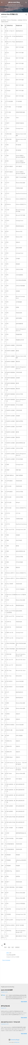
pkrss (8, 952)
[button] (26, 15)
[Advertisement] (14, 971)
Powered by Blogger (14, 1039)
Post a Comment (6, 960)
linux (5, 947)
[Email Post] (4, 944)
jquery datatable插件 (7, 990)
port (13, 947)
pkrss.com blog (14, 2)
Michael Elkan (17, 1042)
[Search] (26, 3)
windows (17, 947)
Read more (24, 1001)
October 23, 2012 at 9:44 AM (13, 957)
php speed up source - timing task (10, 1022)
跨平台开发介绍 (5, 1006)
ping (9, 947)
